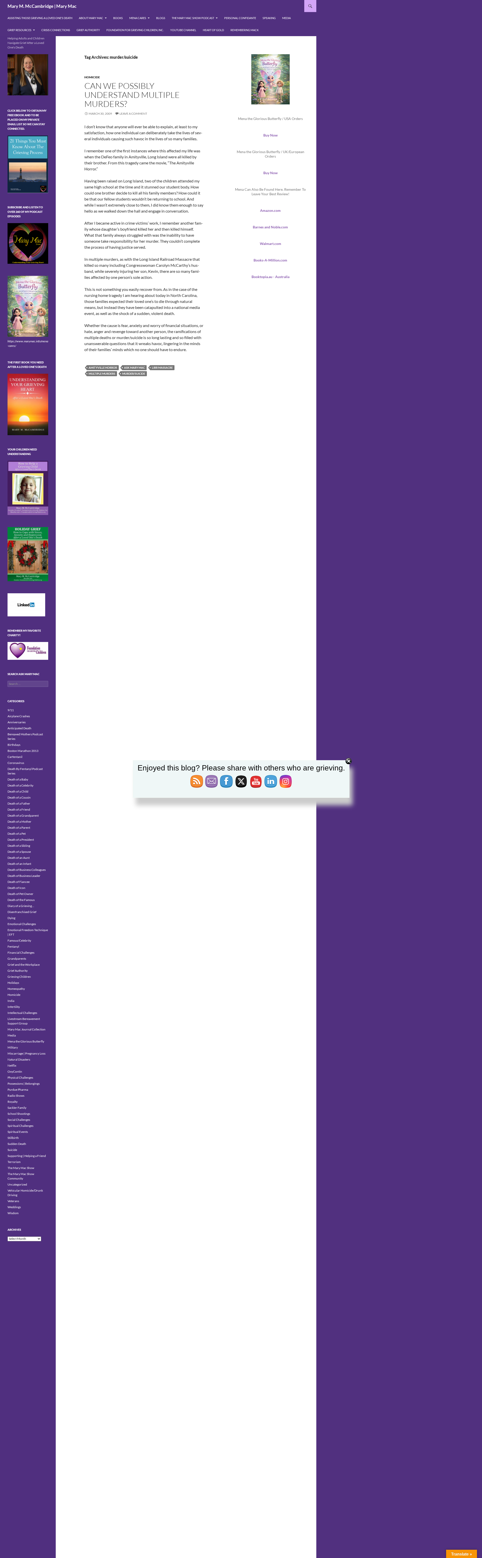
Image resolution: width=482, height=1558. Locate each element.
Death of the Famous (21, 900)
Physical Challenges (20, 1077)
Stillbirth (13, 1138)
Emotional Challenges (22, 924)
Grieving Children (19, 977)
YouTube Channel (183, 30)
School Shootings (19, 1114)
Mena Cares (137, 18)
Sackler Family (17, 1108)
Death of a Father (19, 803)
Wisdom (13, 1213)
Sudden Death (17, 1144)
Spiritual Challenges (20, 1126)
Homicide (92, 77)
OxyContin (15, 1071)
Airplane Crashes (19, 716)
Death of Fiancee (19, 882)
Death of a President (21, 839)
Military (13, 1047)
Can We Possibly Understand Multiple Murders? (132, 95)
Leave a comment (133, 113)
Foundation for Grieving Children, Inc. (135, 30)
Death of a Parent (19, 827)
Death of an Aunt (19, 858)
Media (286, 18)
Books (118, 18)
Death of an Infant (19, 864)
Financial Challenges (21, 952)
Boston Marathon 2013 (23, 751)
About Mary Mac (91, 18)
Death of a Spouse (19, 852)
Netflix (12, 1065)
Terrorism (14, 1162)
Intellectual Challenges (22, 1013)
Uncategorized (17, 1184)
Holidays (13, 983)
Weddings (14, 1207)
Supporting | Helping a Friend (27, 1156)
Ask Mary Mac (134, 367)
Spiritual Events (18, 1132)
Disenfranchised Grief (22, 912)
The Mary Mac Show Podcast (193, 18)
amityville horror (103, 367)
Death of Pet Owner (20, 894)
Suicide (12, 1150)
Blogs (160, 18)
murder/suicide (133, 373)
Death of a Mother (19, 821)
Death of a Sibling (19, 846)
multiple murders (102, 373)
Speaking (269, 18)
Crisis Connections (55, 30)
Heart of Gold (213, 30)
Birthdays (14, 745)
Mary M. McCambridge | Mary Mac (42, 6)
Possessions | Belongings (24, 1083)
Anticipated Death (19, 728)
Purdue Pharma (18, 1089)
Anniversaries (17, 722)
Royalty (13, 1101)
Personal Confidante (240, 18)
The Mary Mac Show (21, 1168)
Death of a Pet (17, 833)
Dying (11, 918)
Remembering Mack (244, 30)
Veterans (13, 1201)
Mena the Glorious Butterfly (26, 1041)
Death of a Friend (19, 809)
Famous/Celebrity (19, 940)
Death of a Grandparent (23, 815)
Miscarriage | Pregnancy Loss (26, 1053)
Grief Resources (19, 30)
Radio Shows (16, 1095)
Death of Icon (16, 888)
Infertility (14, 1007)
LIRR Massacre (162, 367)
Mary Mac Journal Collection (26, 1029)
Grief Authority (88, 30)
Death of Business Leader (24, 876)
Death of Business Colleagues (27, 870)
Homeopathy (16, 989)
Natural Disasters (19, 1059)
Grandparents (17, 958)
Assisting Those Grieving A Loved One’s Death (40, 18)
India (11, 1001)
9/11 (11, 710)
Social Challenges (19, 1120)
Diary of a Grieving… (21, 906)
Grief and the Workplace (24, 964)
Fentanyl (13, 946)
